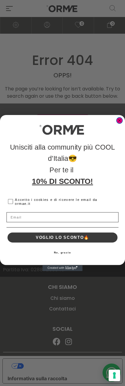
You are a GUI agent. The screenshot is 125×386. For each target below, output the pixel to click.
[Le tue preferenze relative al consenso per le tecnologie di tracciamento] (114, 375)
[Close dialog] (120, 120)
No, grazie (62, 252)
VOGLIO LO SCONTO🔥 (62, 237)
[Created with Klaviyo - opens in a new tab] (62, 268)
